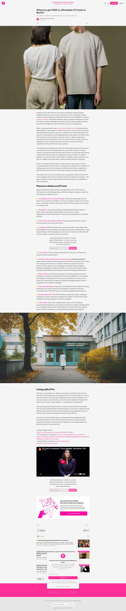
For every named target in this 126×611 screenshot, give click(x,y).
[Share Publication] (108, 3)
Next (85, 530)
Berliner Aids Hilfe (45, 294)
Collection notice (77, 600)
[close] (77, 554)
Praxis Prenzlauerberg (46, 286)
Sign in (121, 3)
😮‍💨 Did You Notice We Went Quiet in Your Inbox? (52, 540)
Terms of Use (70, 581)
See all (39, 579)
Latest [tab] (41, 536)
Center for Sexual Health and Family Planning (55, 259)
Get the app (70, 604)
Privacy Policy (74, 582)
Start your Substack (59, 604)
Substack (56, 608)
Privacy (66, 600)
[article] (63, 544)
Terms (70, 600)
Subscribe (114, 3)
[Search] (104, 3)
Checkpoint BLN (44, 227)
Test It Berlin (43, 252)
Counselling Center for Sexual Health (52, 199)
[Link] (34, 186)
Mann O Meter (44, 274)
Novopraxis (43, 210)
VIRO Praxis (43, 302)
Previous (42, 530)
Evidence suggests (42, 119)
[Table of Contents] (2, 305)
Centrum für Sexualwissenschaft (50, 221)
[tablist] (40, 536)
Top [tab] (38, 536)
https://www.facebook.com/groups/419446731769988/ (54, 432)
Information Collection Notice (62, 582)
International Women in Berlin (47, 18)
